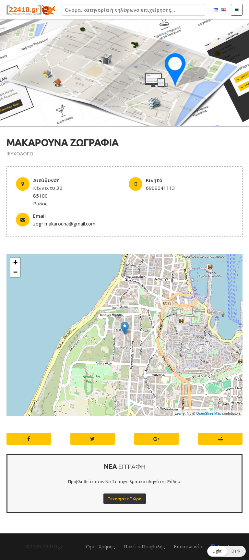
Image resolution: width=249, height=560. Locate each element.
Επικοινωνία (188, 546)
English (223, 10)
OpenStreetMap (208, 413)
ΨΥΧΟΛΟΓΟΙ (20, 153)
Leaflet (180, 413)
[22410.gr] (30, 9)
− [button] (15, 272)
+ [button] (15, 262)
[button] (226, 551)
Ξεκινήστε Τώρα (125, 499)
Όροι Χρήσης (100, 546)
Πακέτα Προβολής (144, 546)
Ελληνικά (215, 10)
